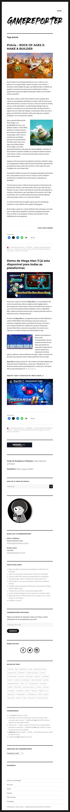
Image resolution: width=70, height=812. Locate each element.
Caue (10, 715)
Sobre (9, 789)
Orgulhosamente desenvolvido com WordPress (38, 807)
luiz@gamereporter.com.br (16, 553)
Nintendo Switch (28, 687)
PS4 (33, 249)
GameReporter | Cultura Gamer (15, 807)
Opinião (34, 691)
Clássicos (21, 673)
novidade (11, 691)
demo (20, 429)
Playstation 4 (21, 694)
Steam (9, 250)
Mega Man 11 (42, 429)
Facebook (11, 765)
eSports (37, 676)
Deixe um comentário (21, 250)
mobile (10, 687)
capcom (16, 429)
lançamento (17, 249)
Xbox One (9, 249)
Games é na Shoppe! (14, 780)
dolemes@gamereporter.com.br (18, 543)
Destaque (36, 247)
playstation (11, 694)
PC (45, 428)
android (10, 669)
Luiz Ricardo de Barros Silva (17, 247)
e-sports (21, 676)
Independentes (13, 683)
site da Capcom (30, 369)
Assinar (13, 631)
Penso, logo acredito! (24, 469)
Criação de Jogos (32, 673)
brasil (30, 669)
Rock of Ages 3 (46, 249)
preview (29, 249)
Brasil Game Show (40, 669)
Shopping (10, 801)
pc (22, 249)
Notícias (45, 687)
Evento (10, 680)
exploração (25, 680)
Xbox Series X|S (42, 698)
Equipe (9, 793)
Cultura (42, 673)
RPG (40, 694)
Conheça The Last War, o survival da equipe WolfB (25, 591)
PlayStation (47, 247)
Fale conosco (11, 797)
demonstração (27, 429)
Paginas (41, 691)
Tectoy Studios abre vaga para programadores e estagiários (28, 576)
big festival (23, 669)
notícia (38, 687)
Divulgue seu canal (21, 715)
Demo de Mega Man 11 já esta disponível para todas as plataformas (28, 264)
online (27, 691)
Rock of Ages (38, 249)
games (46, 680)
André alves (12, 737)
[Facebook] (23, 650)
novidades (19, 691)
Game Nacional (36, 680)
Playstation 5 (32, 694)
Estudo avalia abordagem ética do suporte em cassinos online (29, 593)
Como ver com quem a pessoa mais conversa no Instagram (28, 574)
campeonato (12, 673)
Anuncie (10, 784)
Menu (59, 11)
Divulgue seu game (15, 600)
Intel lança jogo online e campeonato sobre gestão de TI (27, 579)
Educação (29, 676)
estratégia (45, 676)
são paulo (11, 698)
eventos (17, 680)
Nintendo (41, 428)
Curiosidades (12, 676)
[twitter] (30, 650)
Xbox (12, 250)
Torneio (18, 698)
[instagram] (36, 650)
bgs (16, 669)
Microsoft (43, 683)
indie (22, 683)
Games (42, 247)
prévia (25, 249)
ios (27, 683)
